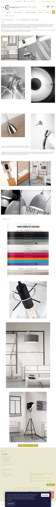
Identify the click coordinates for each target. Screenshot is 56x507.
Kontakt (48, 12)
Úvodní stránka (2, 12)
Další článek (33, 445)
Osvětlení (8, 12)
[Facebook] (1, 1)
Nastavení (11, 503)
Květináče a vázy (18, 12)
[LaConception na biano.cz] (51, 494)
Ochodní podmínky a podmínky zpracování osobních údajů (27, 487)
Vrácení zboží (5, 476)
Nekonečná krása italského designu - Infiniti (39, 477)
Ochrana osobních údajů (7, 475)
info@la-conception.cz (7, 456)
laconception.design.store (8, 464)
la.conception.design (7, 462)
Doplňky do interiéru (30, 12)
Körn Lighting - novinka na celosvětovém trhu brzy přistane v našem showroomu (41, 474)
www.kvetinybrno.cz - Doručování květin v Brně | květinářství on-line (28, 488)
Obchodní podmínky (6, 473)
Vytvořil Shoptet (51, 504)
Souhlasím (45, 495)
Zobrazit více (51, 484)
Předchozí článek (23, 445)
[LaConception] (11, 7)
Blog (30, 469)
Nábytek (41, 12)
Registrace (53, 1)
